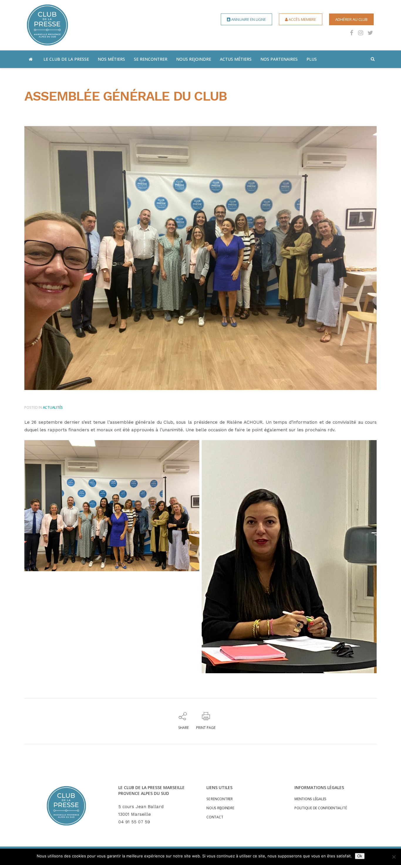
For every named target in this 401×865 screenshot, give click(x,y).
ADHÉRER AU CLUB (351, 19)
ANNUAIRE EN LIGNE (248, 19)
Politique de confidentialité (320, 808)
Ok (359, 856)
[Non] (394, 857)
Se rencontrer (219, 799)
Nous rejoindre (220, 808)
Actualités (53, 407)
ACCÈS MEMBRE (302, 19)
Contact (214, 817)
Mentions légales (310, 799)
